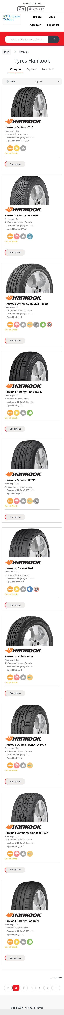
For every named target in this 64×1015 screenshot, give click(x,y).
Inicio (6, 51)
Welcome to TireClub (32, 3)
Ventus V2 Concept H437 (32, 832)
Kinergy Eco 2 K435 (29, 391)
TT (22, 9)
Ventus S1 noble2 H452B (32, 303)
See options (15, 164)
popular (38, 81)
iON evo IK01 (25, 568)
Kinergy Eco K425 (28, 920)
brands (37, 17)
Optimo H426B (26, 480)
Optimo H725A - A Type (31, 744)
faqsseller (53, 25)
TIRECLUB (18, 1007)
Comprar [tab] (15, 69)
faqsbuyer (35, 25)
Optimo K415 (25, 127)
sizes (52, 17)
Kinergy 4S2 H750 (28, 215)
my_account (37, 9)
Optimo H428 (25, 656)
